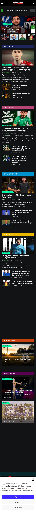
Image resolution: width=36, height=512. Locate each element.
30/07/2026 (15, 97)
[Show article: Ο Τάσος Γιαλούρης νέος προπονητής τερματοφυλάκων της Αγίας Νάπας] (13, 37)
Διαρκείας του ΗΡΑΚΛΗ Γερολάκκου (19, 86)
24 (13, 364)
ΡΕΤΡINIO (5, 403)
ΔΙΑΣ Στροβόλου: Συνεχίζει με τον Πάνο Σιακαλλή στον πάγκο (22, 222)
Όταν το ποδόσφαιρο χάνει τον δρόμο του (17, 360)
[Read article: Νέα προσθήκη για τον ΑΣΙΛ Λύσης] (6, 95)
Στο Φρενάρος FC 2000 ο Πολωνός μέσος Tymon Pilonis (16, 196)
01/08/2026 (14, 72)
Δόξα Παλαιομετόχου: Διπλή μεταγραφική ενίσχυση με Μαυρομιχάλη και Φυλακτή (21, 273)
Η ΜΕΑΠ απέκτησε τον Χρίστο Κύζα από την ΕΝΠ (15, 27)
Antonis (7, 31)
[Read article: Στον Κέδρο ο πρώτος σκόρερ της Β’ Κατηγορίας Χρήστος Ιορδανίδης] (18, 118)
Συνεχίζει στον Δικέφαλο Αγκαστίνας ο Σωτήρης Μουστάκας (15, 256)
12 (20, 89)
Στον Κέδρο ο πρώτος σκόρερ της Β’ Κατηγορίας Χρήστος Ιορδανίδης (15, 129)
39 (13, 421)
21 (21, 152)
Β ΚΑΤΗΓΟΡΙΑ (7, 23)
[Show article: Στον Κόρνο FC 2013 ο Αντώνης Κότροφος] (31, 37)
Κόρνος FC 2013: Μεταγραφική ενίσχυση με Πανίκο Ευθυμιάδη (22, 282)
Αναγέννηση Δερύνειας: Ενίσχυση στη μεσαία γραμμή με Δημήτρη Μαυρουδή (16, 68)
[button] (33, 480)
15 (22, 72)
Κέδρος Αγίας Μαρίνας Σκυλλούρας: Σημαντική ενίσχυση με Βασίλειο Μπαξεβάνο (19, 159)
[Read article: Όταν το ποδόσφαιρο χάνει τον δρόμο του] (18, 355)
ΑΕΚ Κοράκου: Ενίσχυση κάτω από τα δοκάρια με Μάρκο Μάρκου (22, 212)
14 (21, 285)
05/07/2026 (8, 364)
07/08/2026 (15, 285)
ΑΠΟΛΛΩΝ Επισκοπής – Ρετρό (15, 418)
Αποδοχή (18, 497)
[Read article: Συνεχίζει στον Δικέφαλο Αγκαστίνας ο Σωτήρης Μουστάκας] (18, 246)
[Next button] (33, 27)
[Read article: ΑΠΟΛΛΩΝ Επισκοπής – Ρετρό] (18, 412)
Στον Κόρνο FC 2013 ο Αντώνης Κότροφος (17, 10)
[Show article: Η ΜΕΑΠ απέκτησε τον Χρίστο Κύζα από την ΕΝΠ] (5, 37)
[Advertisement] (18, 312)
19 (20, 164)
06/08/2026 (14, 199)
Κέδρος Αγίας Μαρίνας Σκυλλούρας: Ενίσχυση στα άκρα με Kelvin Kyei (21, 148)
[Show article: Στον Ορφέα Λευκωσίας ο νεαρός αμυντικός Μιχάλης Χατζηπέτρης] (22, 37)
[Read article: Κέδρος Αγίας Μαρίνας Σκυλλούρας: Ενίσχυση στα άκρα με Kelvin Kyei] (6, 148)
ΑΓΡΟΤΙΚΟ (6, 252)
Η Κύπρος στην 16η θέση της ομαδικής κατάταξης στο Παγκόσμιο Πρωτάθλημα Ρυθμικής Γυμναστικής (18, 392)
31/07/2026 (15, 89)
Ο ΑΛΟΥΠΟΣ (6, 345)
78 (21, 277)
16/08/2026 (8, 397)
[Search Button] (34, 3)
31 (21, 216)
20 (21, 97)
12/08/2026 (13, 260)
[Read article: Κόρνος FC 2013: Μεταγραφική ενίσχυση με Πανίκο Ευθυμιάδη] (6, 283)
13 (22, 199)
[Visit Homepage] (18, 3)
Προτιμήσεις (18, 507)
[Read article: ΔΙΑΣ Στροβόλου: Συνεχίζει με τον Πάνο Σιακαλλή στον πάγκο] (6, 222)
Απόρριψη (18, 502)
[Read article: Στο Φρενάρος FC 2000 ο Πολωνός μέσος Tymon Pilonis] (18, 185)
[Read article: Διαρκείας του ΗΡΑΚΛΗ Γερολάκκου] (6, 87)
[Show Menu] (2, 3)
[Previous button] (33, 31)
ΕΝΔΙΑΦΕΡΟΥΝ (7, 379)
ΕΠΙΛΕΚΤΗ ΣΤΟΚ (7, 192)
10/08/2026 (14, 133)
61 (13, 397)
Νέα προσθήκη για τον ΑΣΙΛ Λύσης (21, 94)
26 (22, 133)
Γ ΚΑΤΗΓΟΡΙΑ (7, 125)
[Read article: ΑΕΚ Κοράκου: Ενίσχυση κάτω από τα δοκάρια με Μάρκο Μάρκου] (6, 212)
